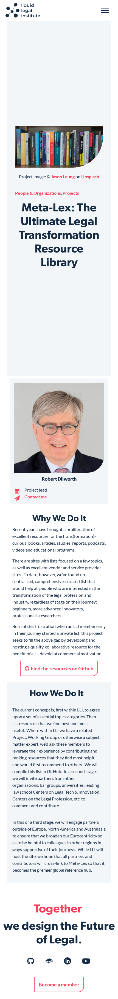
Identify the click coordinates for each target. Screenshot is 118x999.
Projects (71, 193)
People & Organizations (38, 193)
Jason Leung (63, 176)
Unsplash (90, 176)
